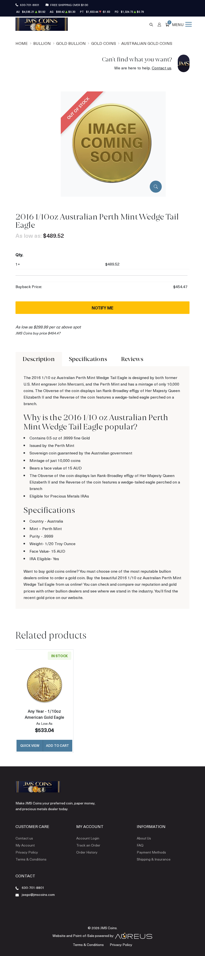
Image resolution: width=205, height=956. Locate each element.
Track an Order (88, 845)
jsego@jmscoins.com (38, 894)
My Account (25, 845)
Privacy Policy (27, 852)
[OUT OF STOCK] (113, 143)
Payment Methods (151, 852)
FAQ (140, 845)
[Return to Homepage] (42, 24)
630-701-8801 (30, 5)
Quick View (29, 745)
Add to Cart (57, 745)
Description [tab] (38, 359)
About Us (144, 838)
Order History (87, 852)
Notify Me (102, 307)
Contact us (161, 67)
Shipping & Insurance (153, 859)
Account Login (87, 838)
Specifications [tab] (88, 359)
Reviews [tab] (132, 359)
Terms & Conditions (31, 859)
